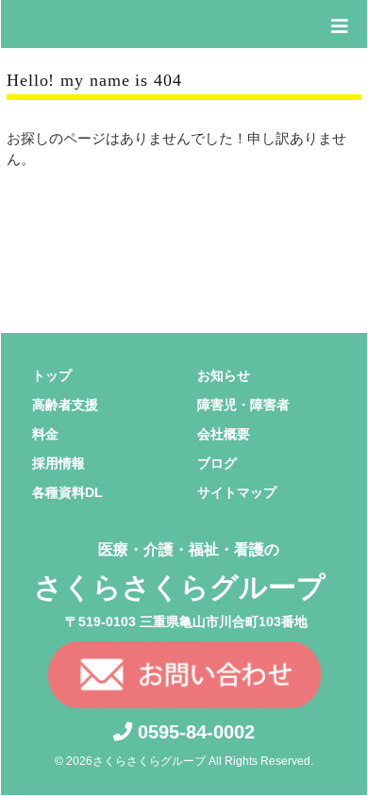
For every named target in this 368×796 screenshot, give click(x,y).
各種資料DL (67, 492)
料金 (45, 433)
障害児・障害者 (243, 404)
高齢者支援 (65, 404)
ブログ (217, 463)
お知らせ (223, 375)
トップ (52, 375)
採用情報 (58, 463)
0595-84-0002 (193, 731)
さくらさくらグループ (180, 572)
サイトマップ (236, 492)
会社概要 (223, 433)
